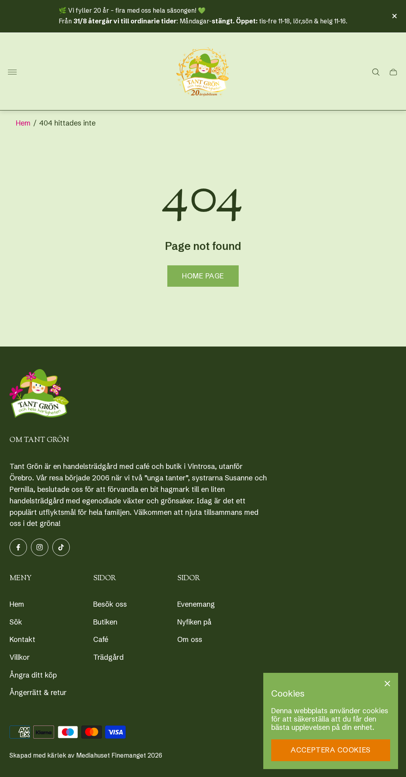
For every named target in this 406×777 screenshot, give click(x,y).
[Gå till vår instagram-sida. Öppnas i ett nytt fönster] (39, 547)
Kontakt (22, 639)
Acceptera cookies (330, 749)
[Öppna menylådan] (12, 72)
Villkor (20, 657)
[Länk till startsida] (39, 394)
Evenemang (196, 604)
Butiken (105, 622)
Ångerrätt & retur (38, 692)
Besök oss (110, 604)
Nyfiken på (194, 622)
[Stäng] (387, 683)
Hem (23, 123)
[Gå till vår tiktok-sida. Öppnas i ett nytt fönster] (61, 547)
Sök (16, 622)
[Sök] (376, 72)
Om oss (189, 639)
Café (100, 639)
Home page (203, 275)
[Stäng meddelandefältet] (394, 16)
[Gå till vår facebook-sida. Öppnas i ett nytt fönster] (18, 547)
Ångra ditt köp (33, 675)
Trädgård (108, 657)
